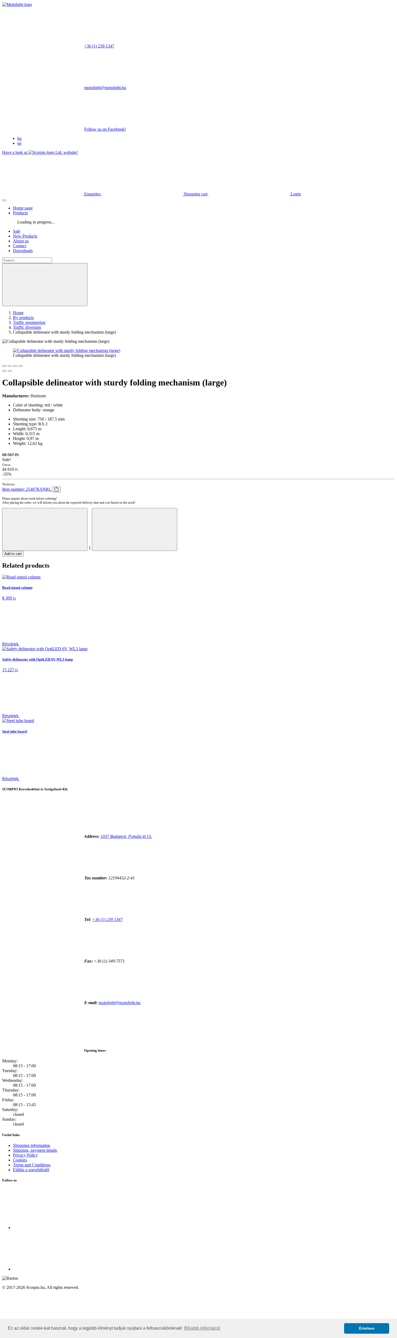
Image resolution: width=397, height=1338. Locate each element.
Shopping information (31, 1145)
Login (295, 194)
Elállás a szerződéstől (31, 1169)
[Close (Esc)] (4, 366)
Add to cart (13, 554)
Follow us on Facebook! (105, 129)
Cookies (20, 1160)
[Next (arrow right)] (10, 371)
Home (18, 312)
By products (23, 317)
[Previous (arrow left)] (4, 371)
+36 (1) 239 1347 (99, 46)
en (19, 143)
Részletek (11, 644)
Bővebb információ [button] (202, 1328)
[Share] (10, 366)
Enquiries (92, 194)
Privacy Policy (25, 1155)
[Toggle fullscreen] (15, 366)
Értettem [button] (366, 1328)
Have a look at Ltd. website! (40, 152)
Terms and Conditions (32, 1165)
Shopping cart (195, 194)
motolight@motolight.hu (105, 87)
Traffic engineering (29, 322)
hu (19, 138)
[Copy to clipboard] (56, 489)
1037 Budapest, (126, 836)
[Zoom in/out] (20, 366)
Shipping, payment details (35, 1150)
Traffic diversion (27, 327)
